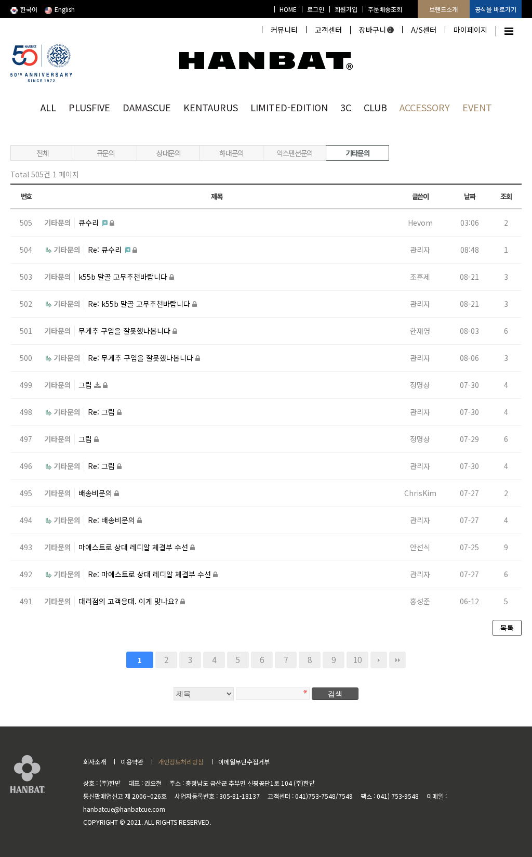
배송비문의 (96, 493)
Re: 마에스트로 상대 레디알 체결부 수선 (150, 574)
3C (345, 107)
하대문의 (231, 153)
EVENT (477, 107)
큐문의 (106, 153)
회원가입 (346, 9)
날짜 (469, 196)
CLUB (375, 107)
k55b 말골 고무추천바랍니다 (123, 276)
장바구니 (375, 29)
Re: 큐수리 (106, 249)
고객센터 (328, 29)
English (65, 9)
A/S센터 (423, 29)
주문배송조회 (385, 9)
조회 (505, 196)
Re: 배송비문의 (112, 520)
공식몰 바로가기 (495, 9)
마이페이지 (470, 29)
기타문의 (357, 153)
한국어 (28, 9)
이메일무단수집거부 (244, 761)
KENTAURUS (210, 107)
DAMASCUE (147, 107)
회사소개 (94, 761)
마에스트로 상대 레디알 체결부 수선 (134, 547)
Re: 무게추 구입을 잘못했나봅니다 (141, 358)
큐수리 (89, 222)
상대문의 (168, 153)
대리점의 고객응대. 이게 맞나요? (129, 601)
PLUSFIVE (89, 107)
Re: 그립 (102, 412)
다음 (378, 660)
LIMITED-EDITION (289, 107)
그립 (86, 385)
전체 (42, 153)
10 (357, 659)
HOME (288, 9)
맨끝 (397, 660)
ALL (48, 107)
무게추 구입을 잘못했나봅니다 (125, 331)
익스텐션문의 (294, 153)
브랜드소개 (443, 9)
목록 (507, 627)
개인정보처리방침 (181, 761)
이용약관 (132, 761)
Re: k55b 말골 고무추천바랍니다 (140, 303)
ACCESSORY (425, 107)
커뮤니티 (284, 29)
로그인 (315, 9)
